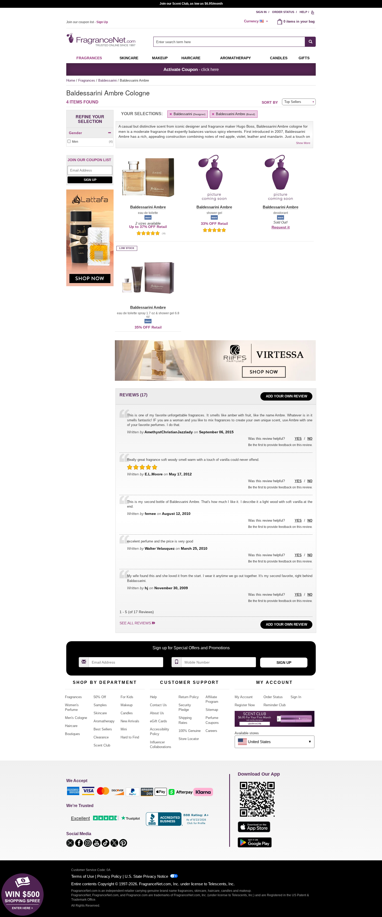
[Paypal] (132, 791)
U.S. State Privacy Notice (146, 876)
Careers (211, 731)
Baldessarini (108, 80)
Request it (281, 227)
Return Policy (189, 697)
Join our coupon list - (87, 22)
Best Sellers (103, 729)
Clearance (101, 737)
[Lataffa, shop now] (90, 240)
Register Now (245, 705)
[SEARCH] (310, 42)
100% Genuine (190, 731)
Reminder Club (275, 705)
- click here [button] (191, 69)
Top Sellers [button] (292, 102)
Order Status (283, 12)
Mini (124, 729)
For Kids (127, 697)
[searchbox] (229, 42)
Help (303, 12)
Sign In (261, 12)
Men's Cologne (76, 718)
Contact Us (158, 705)
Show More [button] (303, 143)
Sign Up (90, 180)
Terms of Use (82, 876)
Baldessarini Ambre (235, 114)
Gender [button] (75, 133)
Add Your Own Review (286, 396)
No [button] (309, 439)
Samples (100, 705)
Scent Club (102, 745)
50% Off (100, 697)
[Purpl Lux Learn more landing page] (274, 721)
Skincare (129, 58)
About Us (157, 713)
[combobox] (234, 42)
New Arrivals (130, 721)
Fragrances (89, 58)
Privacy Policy (109, 876)
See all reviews (135, 623)
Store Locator (189, 739)
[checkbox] (90, 142)
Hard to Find (130, 737)
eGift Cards (158, 721)
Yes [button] (298, 439)
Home (70, 80)
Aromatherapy (104, 721)
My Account (244, 697)
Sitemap (212, 710)
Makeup (160, 58)
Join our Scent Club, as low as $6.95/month (191, 3)
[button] (148, 181)
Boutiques (72, 734)
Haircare (190, 58)
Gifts (304, 58)
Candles (127, 713)
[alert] (256, 21)
